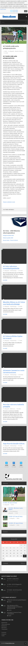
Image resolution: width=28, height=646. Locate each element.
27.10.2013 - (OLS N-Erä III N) (14, 590)
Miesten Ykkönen (19, 51)
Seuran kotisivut (14, 240)
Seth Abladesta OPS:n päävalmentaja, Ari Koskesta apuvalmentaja (14, 607)
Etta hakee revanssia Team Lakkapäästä (14, 613)
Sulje (26, 11)
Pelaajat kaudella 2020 (8, 235)
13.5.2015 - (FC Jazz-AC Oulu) (16, 523)
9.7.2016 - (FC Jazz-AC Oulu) (10, 502)
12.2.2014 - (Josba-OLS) (12, 578)
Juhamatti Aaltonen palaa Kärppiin (16, 600)
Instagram (3, 634)
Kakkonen (12, 408)
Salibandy (10, 580)
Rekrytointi (3, 627)
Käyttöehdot (4, 622)
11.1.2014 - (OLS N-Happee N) (14, 584)
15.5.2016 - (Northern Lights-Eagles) (16, 508)
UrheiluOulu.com (9, 643)
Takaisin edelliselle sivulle (9, 202)
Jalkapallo (6, 504)
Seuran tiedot (6, 240)
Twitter (3, 635)
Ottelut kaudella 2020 (8, 237)
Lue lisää (5, 280)
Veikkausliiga (13, 270)
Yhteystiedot (4, 629)
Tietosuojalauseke (5, 624)
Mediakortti (4, 625)
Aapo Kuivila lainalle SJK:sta (13, 444)
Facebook (3, 632)
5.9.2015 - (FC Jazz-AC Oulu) (15, 516)
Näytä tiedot (3, 9)
